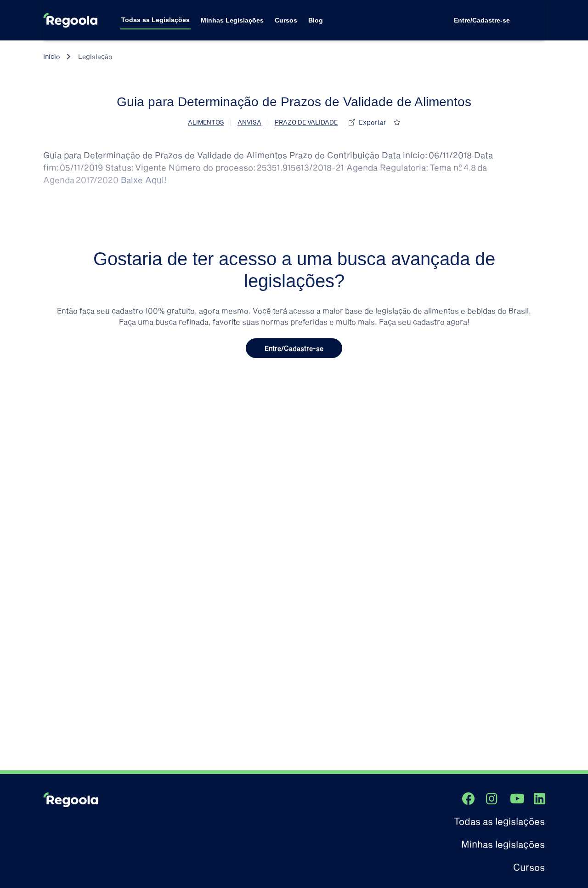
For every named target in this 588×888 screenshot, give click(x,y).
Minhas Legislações (232, 20)
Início (51, 56)
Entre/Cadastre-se (482, 20)
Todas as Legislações (155, 19)
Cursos (286, 20)
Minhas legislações (503, 843)
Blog (315, 20)
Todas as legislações (499, 820)
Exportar (372, 122)
